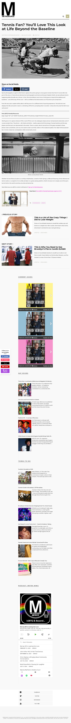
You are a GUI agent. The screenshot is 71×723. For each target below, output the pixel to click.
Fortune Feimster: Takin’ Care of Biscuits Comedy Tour (32, 560)
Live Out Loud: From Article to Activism (28, 399)
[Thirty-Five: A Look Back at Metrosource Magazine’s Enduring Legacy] (24, 389)
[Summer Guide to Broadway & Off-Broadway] (24, 496)
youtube (6, 366)
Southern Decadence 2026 (25, 469)
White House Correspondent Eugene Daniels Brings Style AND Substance (35, 436)
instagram (6, 359)
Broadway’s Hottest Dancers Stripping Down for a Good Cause (35, 506)
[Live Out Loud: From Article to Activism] (24, 408)
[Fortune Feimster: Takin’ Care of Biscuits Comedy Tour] (24, 569)
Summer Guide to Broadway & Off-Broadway (30, 487)
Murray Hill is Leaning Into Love (29, 646)
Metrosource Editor (13, 35)
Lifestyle (36, 35)
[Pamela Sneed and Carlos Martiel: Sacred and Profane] (24, 550)
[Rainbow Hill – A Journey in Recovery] (24, 426)
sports (43, 203)
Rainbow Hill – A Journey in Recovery (28, 418)
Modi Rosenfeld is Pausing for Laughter (32, 664)
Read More (44, 232)
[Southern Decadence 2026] (24, 477)
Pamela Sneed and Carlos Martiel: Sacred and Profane (33, 542)
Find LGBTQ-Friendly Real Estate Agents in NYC (49, 191)
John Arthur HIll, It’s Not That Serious (31, 651)
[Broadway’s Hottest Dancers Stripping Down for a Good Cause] (24, 514)
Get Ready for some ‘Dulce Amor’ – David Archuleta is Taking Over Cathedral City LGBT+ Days (34, 524)
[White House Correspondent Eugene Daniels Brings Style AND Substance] (24, 444)
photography (36, 203)
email (26, 89)
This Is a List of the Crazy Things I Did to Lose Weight (50, 218)
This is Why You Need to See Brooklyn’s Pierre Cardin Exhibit (50, 248)
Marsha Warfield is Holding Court (30, 670)
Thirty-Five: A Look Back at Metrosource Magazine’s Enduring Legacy (34, 381)
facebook (8, 89)
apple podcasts (5, 370)
